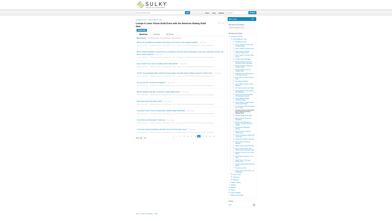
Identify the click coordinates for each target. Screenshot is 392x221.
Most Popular (141, 38)
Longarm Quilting (236, 182)
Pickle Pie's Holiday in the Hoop (244, 139)
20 (214, 136)
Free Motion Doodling (241, 81)
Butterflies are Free (241, 42)
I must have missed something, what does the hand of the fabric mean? (162, 129)
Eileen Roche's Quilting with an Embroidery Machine (244, 74)
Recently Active (176, 38)
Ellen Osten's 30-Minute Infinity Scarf (244, 77)
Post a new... (233, 19)
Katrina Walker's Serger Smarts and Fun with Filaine (244, 102)
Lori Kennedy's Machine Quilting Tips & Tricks (244, 106)
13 (188, 136)
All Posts (170, 34)
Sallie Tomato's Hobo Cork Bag (244, 145)
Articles (157, 34)
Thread (233, 190)
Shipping (233, 185)
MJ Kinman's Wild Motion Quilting (242, 128)
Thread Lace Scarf (240, 168)
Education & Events (141, 20)
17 (202, 136)
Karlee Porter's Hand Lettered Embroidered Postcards (244, 95)
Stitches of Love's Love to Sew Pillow (244, 152)
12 (184, 136)
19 (210, 136)
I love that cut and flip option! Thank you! (151, 120)
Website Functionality (237, 195)
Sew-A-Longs (237, 174)
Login (214, 13)
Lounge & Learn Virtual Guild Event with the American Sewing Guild (195, 45)
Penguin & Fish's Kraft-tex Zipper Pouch (243, 131)
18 (206, 136)
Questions (143, 34)
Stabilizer (233, 187)
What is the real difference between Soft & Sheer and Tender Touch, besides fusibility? (167, 42)
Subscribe (142, 30)
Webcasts (236, 179)
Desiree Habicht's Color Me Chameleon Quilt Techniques (243, 62)
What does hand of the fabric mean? (150, 101)
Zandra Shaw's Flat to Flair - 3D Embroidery (244, 171)
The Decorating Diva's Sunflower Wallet (244, 164)
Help (230, 205)
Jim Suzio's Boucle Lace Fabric (244, 88)
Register (221, 13)
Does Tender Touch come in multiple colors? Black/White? (157, 63)
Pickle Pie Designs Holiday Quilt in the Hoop (244, 135)
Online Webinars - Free (155, 20)
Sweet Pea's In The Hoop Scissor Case (242, 160)
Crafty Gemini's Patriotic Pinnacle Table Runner (242, 51)
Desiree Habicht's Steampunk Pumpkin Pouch (244, 66)
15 (195, 136)
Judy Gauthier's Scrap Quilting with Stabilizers (244, 91)
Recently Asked (165, 38)
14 (191, 136)
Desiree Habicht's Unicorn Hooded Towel (243, 70)
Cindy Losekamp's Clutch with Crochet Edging (244, 45)
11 (180, 136)
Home (207, 13)
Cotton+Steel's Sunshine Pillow (244, 48)
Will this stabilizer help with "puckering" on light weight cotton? (158, 92)
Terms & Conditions (147, 214)
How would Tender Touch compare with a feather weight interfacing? (161, 110)
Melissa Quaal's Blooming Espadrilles (243, 118)
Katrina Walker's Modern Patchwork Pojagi (242, 99)
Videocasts (236, 177)
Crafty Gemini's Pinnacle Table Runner (244, 55)
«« (173, 136)
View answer (203, 42)
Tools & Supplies (236, 192)
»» (173, 139)
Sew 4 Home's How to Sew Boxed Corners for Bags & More (244, 149)
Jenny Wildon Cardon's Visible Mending (244, 84)
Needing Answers (153, 38)
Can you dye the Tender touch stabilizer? (151, 82)
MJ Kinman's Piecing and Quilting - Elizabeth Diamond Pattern (243, 123)
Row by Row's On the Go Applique (242, 142)
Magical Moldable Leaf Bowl (243, 115)
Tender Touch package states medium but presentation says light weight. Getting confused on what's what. (175, 73)
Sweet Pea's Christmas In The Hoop (244, 156)
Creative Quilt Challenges (242, 59)
